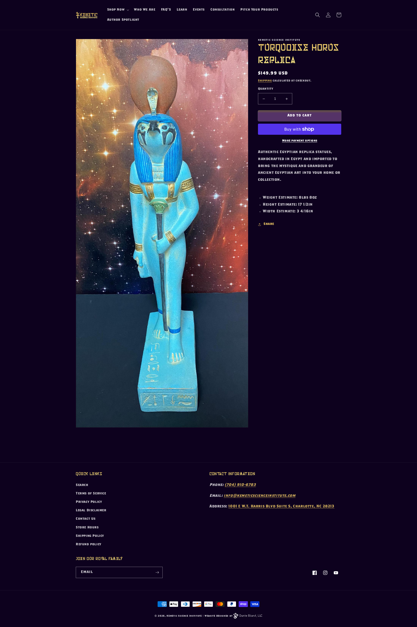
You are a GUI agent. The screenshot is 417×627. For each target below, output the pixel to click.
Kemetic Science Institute (184, 616)
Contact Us (86, 519)
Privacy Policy (89, 502)
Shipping (265, 81)
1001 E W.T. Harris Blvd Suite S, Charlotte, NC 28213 (281, 506)
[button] (117, 10)
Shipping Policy (90, 536)
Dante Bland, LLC (251, 615)
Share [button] (269, 224)
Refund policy (88, 544)
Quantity (265, 89)
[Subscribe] (157, 572)
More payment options (299, 141)
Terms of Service (91, 493)
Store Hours (87, 527)
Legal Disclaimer (91, 510)
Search (82, 485)
